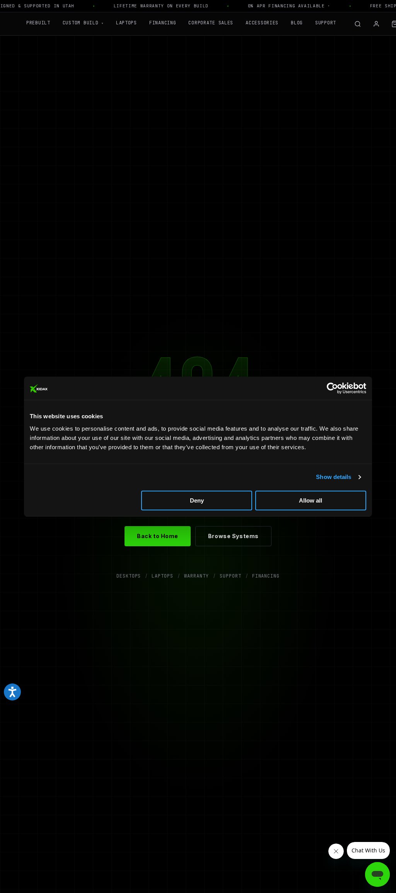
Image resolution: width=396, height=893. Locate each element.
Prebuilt (38, 23)
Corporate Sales (210, 23)
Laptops (126, 23)
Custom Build (83, 23)
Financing (162, 23)
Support (325, 23)
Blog (297, 23)
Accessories (262, 23)
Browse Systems (233, 536)
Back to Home (157, 536)
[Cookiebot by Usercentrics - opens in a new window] (332, 388)
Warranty (196, 576)
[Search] (357, 24)
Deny (197, 500)
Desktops (128, 576)
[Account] (376, 24)
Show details (333, 477)
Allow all (310, 500)
